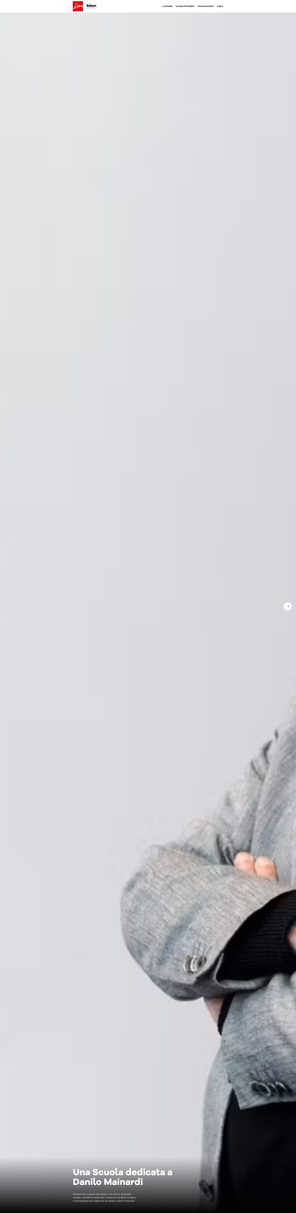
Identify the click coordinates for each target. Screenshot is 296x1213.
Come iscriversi (205, 6)
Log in (220, 6)
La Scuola (167, 6)
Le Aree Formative (185, 6)
